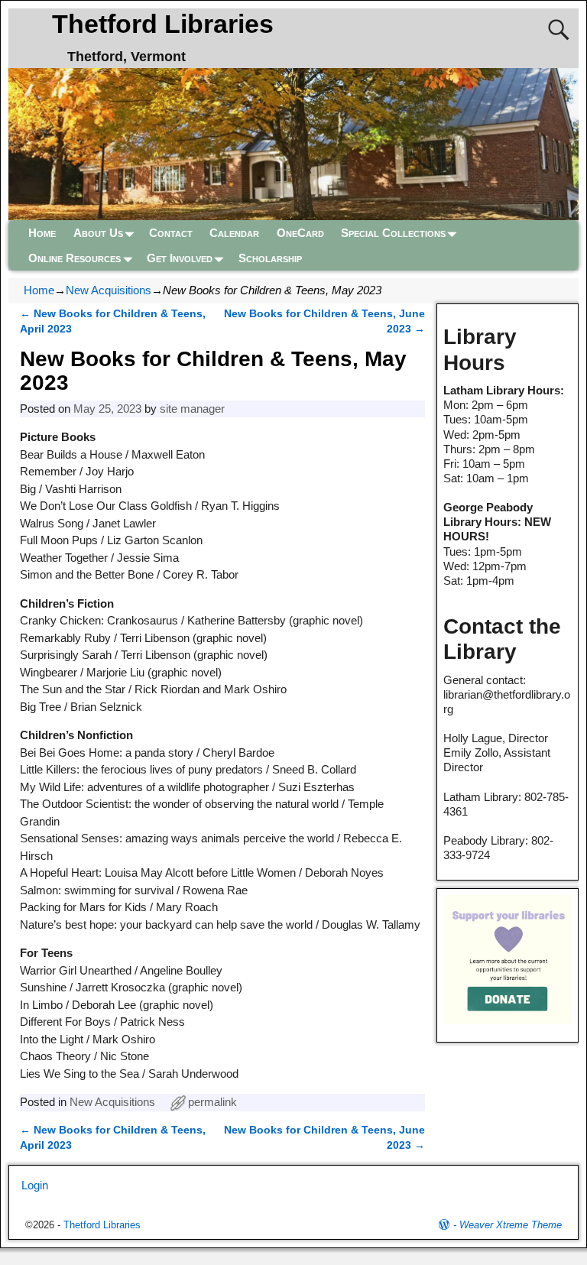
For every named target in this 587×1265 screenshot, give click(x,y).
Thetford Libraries (163, 23)
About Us (98, 232)
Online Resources (74, 257)
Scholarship (270, 257)
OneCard (300, 232)
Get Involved (179, 257)
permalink (212, 1101)
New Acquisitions (108, 290)
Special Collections (393, 232)
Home (42, 232)
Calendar (234, 232)
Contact (171, 232)
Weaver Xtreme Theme (510, 1225)
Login (34, 1185)
